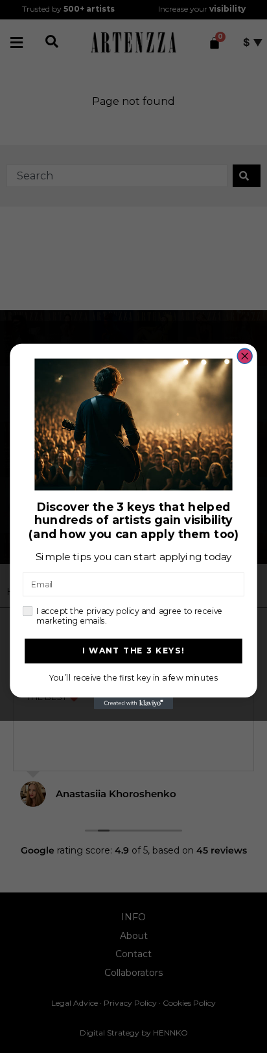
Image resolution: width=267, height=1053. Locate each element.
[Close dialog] (244, 355)
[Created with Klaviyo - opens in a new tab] (133, 703)
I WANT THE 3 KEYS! (133, 650)
